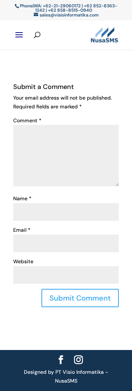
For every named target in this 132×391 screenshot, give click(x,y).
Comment (27, 120)
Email (21, 230)
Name (22, 198)
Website (23, 261)
